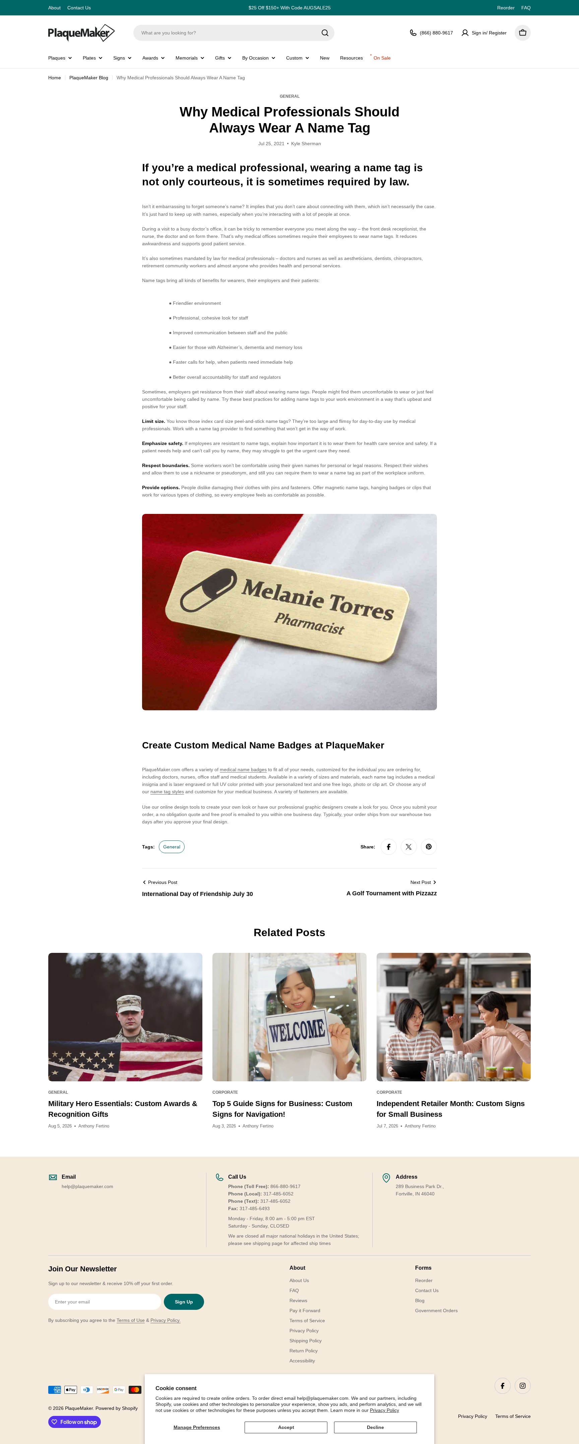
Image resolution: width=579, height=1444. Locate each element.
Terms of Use (131, 1320)
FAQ (526, 7)
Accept (286, 1427)
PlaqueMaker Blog (88, 77)
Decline (375, 1427)
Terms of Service (513, 1416)
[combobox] (233, 33)
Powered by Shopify (116, 1408)
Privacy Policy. (165, 1320)
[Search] (325, 33)
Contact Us (79, 7)
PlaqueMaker (79, 1408)
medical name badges (243, 769)
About (54, 7)
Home (54, 77)
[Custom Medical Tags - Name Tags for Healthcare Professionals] (289, 517)
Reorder (506, 7)
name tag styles (167, 791)
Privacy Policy (384, 1410)
